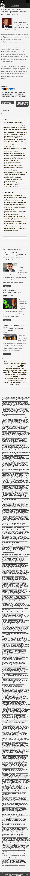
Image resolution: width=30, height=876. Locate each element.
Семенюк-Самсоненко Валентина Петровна (13, 748)
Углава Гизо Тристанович (9, 797)
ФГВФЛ (5, 378)
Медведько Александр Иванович (20, 646)
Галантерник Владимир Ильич (10, 472)
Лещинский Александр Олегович (20, 620)
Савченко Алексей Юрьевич (9, 738)
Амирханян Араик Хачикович (10, 404)
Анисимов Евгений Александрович (18, 407)
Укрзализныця (22, 376)
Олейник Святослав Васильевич (11, 678)
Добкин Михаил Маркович (14, 513)
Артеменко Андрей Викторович (18, 409)
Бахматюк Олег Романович (18, 424)
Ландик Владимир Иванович (21, 616)
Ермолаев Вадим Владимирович (11, 526)
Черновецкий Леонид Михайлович (11, 829)
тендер (18, 384)
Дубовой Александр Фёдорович (19, 518)
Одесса (5, 372)
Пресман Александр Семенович (10, 713)
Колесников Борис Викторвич (17, 577)
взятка (19, 378)
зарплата (17, 380)
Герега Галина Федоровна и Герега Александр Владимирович (16, 479)
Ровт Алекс (14, 729)
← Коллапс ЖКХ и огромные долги (7, 103)
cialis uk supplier (8, 206)
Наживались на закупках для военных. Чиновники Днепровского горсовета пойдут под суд (15, 150)
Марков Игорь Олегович (23, 640)
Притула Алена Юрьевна (18, 715)
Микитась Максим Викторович (10, 653)
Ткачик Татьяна (24, 780)
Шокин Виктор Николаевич (21, 846)
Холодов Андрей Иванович (9, 818)
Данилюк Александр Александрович (14, 502)
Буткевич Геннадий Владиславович (19, 450)
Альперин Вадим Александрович (19, 403)
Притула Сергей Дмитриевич (10, 716)
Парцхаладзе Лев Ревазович (18, 695)
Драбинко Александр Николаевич (18, 516)
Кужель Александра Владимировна (14, 599)
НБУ (20, 370)
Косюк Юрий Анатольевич (21, 588)
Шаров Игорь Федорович (9, 834)
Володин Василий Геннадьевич (18, 464)
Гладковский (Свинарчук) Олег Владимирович (15, 481)
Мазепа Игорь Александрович (10, 637)
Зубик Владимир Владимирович (18, 541)
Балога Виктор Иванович (21, 420)
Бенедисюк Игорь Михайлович (10, 432)
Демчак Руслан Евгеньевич (15, 504)
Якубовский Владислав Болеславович (12, 857)
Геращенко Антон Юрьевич (18, 478)
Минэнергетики (19, 94)
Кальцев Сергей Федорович (16, 556)
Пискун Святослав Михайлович (20, 707)
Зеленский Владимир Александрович (12, 538)
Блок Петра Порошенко (20, 92)
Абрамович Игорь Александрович (18, 398)
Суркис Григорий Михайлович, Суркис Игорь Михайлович (13, 768)
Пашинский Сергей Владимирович (11, 698)
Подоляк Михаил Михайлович (21, 709)
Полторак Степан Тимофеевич (10, 710)
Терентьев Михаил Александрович (18, 776)
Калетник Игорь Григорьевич (10, 554)
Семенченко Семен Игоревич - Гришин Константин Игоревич (16, 747)
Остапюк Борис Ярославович (16, 684)
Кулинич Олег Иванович (17, 604)
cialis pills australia (9, 195)
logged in (9, 113)
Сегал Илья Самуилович (17, 745)
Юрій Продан (22, 96)
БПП (5, 363)
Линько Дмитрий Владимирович (11, 621)
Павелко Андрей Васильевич (10, 689)
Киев (22, 368)
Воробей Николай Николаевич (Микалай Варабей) (15, 465)
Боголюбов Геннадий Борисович (18, 438)
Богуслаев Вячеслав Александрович (13, 440)
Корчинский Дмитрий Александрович (18, 585)
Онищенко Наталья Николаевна (11, 683)
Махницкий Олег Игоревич (16, 644)
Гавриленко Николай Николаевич (11, 469)
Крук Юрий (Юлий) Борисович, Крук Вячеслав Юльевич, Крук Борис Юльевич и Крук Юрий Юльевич (16, 595)
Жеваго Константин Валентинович (15, 531)
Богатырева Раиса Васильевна (10, 437)
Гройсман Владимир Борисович (11, 496)
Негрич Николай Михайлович (18, 667)
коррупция (9, 382)
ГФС (25, 365)
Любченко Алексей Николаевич (16, 633)
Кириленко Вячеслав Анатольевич (18, 563)
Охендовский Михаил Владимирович (12, 686)
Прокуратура (7, 374)
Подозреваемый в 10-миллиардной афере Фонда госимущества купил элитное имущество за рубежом (15, 134)
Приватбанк (24, 372)
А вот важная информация (9, 397)
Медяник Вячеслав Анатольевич (11, 647)
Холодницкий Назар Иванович (18, 817)
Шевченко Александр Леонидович (20, 838)
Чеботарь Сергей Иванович (9, 827)
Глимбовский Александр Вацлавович (12, 482)
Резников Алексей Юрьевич (9, 728)
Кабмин (18, 368)
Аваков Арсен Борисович (9, 399)
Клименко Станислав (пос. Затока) (14, 567)
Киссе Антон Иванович (8, 564)
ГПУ (22, 365)
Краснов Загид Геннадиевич (16, 591)
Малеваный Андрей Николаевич (11, 639)
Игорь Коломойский (15, 367)
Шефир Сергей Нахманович (18, 840)
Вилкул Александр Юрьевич (17, 459)
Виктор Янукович (15, 363)
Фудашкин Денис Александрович (17, 809)
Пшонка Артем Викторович (9, 721)
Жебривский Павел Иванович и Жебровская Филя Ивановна (14, 530)
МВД (12, 370)
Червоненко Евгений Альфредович (18, 828)
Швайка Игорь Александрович (19, 836)
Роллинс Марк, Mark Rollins (17, 732)
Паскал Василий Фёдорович (15, 697)
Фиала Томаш (18, 804)
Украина (14, 376)
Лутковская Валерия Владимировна (12, 629)
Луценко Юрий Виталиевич (20, 630)
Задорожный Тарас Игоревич (10, 536)
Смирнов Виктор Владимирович (20, 756)
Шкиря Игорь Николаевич (17, 843)
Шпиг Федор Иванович (8, 847)
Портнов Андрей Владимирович (18, 711)
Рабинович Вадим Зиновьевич (10, 725)
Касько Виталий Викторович (17, 558)
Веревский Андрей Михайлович (11, 458)
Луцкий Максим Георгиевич (10, 632)
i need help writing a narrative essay (13, 216)
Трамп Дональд (14, 785)
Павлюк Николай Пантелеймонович (15, 691)
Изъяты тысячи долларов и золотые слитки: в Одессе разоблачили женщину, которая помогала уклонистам (15, 155)
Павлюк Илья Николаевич (17, 690)
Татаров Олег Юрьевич (15, 775)
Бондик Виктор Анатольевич (18, 444)
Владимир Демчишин (7, 94)
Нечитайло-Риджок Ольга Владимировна (14, 671)
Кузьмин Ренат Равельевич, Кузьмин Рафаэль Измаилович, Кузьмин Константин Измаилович (14, 601)
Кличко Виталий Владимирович (19, 569)
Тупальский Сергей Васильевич (10, 792)
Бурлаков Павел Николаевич (10, 448)
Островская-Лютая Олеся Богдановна (12, 685)
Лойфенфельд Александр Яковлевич (12, 627)
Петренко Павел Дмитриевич (17, 701)
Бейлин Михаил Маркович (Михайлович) (13, 428)
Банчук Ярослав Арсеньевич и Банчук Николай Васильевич (15, 422)
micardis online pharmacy (11, 211)
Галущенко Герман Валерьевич (17, 473)
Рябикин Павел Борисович (19, 735)
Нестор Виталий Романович (21, 669)
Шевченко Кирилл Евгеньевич (10, 839)
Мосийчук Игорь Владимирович (17, 656)
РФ (11, 374)
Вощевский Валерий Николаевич (11, 467)
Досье (18, 366)
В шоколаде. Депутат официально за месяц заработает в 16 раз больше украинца (15, 197)
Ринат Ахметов (17, 374)
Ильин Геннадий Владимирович (17, 549)
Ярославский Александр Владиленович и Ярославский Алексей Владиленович (13, 862)
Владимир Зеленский (13, 364)
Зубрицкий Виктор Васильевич (10, 542)
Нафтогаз (24, 370)
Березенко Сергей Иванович (9, 434)
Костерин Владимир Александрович (12, 586)
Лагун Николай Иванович (18, 615)
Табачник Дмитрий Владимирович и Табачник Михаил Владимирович (15, 773)
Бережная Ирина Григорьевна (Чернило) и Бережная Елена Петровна (16, 432)
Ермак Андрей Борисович (21, 524)
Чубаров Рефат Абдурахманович (20, 832)
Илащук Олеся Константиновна (21, 547)
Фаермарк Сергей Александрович (14, 804)
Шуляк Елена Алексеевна (9, 850)
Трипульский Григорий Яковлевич (11, 787)
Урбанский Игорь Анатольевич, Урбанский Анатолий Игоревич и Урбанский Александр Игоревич (14, 799)
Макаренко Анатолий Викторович (18, 638)
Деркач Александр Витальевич (18, 509)
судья (14, 384)
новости (23, 382)
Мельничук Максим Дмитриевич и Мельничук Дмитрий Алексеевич (14, 651)
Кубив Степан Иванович (16, 598)
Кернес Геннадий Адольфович (14, 561)
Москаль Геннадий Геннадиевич (11, 657)
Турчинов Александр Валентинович (14, 792)
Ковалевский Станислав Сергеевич (11, 572)
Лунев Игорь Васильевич (22, 628)
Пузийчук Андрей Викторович (19, 720)
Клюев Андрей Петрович (8, 570)
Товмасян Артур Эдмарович (10, 781)
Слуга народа (7, 376)
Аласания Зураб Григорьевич (20, 402)
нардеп (17, 382)
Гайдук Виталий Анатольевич (17, 470)
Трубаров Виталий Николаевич (18, 788)
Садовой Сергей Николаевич (15, 739)
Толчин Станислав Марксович (19, 782)
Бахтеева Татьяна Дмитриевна (10, 425)
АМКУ (6, 361)
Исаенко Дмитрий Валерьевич (14, 551)
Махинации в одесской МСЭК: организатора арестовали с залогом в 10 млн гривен (15, 179)
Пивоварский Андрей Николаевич (11, 702)
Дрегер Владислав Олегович (9, 517)
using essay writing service (11, 226)
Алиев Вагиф (5, 403)
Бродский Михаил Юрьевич (15, 446)
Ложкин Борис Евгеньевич (21, 626)
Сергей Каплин (6, 96)
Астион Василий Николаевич (14, 412)
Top (26, 872)
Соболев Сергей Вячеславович (19, 758)
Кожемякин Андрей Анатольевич (11, 575)
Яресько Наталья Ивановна (17, 860)
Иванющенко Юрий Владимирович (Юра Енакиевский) (15, 545)
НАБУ (16, 370)
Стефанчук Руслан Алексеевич (10, 765)
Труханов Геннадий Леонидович (13, 790)
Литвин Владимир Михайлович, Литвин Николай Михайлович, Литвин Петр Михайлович (14, 622)
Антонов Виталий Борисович (10, 408)
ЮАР (16, 96)
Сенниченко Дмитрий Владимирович (12, 751)
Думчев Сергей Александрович (10, 519)
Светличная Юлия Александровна (11, 743)
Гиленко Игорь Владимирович (19, 480)
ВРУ (8, 363)
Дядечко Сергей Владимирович (16, 521)
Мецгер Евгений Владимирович (15, 652)
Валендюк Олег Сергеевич (17, 455)
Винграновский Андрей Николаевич (12, 461)
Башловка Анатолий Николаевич (13, 425)
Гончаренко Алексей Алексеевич (11, 488)
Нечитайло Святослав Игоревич (10, 670)
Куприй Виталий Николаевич (10, 606)
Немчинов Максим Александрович (11, 668)
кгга (21, 380)
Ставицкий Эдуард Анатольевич (11, 762)
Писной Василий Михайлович (10, 708)
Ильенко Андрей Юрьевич (9, 548)
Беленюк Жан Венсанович (9, 429)
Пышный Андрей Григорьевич (16, 722)
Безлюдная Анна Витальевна (19, 427)
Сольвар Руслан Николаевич (10, 759)
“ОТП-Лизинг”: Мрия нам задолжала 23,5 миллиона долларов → (22, 104)
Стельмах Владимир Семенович (18, 764)
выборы (23, 378)
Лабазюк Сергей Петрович (9, 611)
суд (11, 384)
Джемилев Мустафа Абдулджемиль (12, 510)
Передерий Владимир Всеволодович (15, 699)
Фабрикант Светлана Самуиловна (11, 803)
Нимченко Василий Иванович (19, 673)
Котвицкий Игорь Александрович (11, 589)
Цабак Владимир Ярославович (10, 823)
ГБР (19, 364)
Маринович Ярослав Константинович (14, 640)
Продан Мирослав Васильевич (17, 717)
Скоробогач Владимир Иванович (18, 753)
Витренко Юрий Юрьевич (17, 462)
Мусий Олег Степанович (18, 659)
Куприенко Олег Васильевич (22, 605)
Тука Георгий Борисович (21, 791)
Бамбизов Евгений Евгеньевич (10, 421)
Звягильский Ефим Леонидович (19, 537)
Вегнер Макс (13, 457)
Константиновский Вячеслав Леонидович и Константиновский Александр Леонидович (14, 581)
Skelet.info (11, 874)
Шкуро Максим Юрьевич (16, 845)
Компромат (7, 370)
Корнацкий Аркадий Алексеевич (11, 583)
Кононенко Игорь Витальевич (20, 579)
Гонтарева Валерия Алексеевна (20, 487)
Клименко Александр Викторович (11, 566)
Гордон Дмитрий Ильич (18, 491)
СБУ (24, 374)
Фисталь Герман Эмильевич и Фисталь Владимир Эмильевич (13, 807)
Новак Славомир (6, 674)
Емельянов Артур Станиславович (11, 523)
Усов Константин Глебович (21, 800)
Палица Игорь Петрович (17, 692)
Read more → (7, 286)
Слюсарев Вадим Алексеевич (10, 755)
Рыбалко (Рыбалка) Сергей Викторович (14, 734)
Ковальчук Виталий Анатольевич (17, 573)
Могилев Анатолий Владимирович (13, 654)
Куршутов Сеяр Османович (15, 608)
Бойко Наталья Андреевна (16, 441)
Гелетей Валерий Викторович (17, 475)
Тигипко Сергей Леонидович (10, 778)
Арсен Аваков (12, 361)
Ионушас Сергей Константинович (11, 550)
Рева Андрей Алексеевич (22, 727)
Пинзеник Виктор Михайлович (16, 704)
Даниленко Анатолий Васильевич (11, 501)
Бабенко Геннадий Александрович (11, 418)
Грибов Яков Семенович (21, 492)
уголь (12, 96)
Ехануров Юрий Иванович (16, 527)
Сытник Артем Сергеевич (15, 770)
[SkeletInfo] (15, 5)
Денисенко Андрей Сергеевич (16, 506)
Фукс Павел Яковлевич (8, 810)
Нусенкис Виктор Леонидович (19, 675)
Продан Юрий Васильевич (9, 718)
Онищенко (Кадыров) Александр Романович (14, 681)
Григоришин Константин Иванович (12, 493)
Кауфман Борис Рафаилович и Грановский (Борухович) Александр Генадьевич (13, 560)
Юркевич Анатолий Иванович (10, 854)
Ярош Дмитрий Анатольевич (14, 863)
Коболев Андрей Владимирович (18, 571)
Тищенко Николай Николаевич (10, 780)
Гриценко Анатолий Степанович (17, 495)
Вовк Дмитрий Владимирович (15, 462)
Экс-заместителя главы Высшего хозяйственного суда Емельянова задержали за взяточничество (13, 124)
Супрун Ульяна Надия (16, 767)
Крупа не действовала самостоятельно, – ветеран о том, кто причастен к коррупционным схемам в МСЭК (15, 160)
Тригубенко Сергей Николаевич (17, 786)
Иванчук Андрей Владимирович (11, 544)
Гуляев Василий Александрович (20, 498)
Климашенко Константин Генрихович (18, 565)
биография (14, 378)
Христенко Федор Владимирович (17, 820)
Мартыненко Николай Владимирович (12, 642)
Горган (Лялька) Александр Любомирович (15, 489)
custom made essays (9, 221)
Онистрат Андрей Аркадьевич (19, 680)
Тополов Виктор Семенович (9, 783)
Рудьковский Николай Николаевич (12, 733)
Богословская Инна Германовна (10, 439)
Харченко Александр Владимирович (12, 814)
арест (8, 378)
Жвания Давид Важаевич (9, 530)
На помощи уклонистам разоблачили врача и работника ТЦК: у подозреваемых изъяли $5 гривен (15, 129)
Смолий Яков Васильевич (9, 757)
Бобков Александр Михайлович (17, 435)
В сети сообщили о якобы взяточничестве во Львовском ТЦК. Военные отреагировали (15, 144)
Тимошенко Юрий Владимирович (20, 779)
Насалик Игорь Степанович (18, 664)
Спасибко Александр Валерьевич (18, 761)
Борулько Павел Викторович (10, 445)
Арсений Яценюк (9, 92)
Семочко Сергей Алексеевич (17, 750)
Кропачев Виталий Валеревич (16, 593)
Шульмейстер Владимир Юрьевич (19, 848)
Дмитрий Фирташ (11, 366)
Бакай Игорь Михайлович (15, 419)
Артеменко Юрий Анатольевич (10, 410)
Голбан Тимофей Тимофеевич (17, 485)
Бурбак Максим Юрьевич (22, 447)
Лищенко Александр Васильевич (11, 625)
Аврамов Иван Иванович (17, 401)
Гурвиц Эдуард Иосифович (9, 499)
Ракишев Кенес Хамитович (14, 726)
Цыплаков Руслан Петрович (17, 824)
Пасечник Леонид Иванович (10, 696)
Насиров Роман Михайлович (10, 666)
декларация (11, 380)
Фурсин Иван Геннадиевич (16, 811)
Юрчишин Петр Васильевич (17, 855)
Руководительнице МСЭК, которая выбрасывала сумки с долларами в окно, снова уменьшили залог (15, 139)
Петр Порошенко (14, 372)
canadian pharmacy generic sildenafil (13, 200)
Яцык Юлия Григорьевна (18, 865)
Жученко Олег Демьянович (18, 533)
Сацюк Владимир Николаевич (18, 742)
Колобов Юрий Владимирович (10, 578)
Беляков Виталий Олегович (18, 431)
